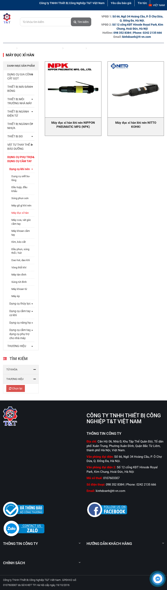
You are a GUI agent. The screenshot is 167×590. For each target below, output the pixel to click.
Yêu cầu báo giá (121, 3)
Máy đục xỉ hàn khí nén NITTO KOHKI (135, 125)
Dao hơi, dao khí (20, 260)
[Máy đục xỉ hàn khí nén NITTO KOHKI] (136, 90)
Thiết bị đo (15, 136)
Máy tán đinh (18, 274)
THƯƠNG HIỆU (16, 346)
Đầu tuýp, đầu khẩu (19, 189)
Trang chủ (9, 48)
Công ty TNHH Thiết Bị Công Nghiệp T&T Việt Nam (71, 3)
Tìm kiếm (83, 22)
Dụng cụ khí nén (74, 48)
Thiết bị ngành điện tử (18, 113)
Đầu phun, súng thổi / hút (20, 251)
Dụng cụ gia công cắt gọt (20, 76)
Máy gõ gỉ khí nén (21, 205)
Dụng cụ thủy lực (20, 303)
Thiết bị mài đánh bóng (19, 88)
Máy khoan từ (19, 289)
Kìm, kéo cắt (18, 241)
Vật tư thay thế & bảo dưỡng (19, 146)
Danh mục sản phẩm (21, 65)
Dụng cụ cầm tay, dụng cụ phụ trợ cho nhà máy (20, 334)
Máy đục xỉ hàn (20, 212)
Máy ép (15, 296)
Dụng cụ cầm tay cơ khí (20, 313)
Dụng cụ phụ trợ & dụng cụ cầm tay (40, 48)
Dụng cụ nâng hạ (20, 322)
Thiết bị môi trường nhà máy (19, 101)
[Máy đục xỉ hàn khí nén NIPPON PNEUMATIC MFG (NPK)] (73, 90)
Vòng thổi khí (18, 267)
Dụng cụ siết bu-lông (20, 178)
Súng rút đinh (19, 281)
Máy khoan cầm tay (20, 232)
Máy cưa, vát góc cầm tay (21, 221)
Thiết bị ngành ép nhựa (20, 126)
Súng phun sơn (20, 198)
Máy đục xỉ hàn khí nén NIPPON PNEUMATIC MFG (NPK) (73, 125)
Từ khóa (11, 369)
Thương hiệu (14, 379)
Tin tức (142, 3)
